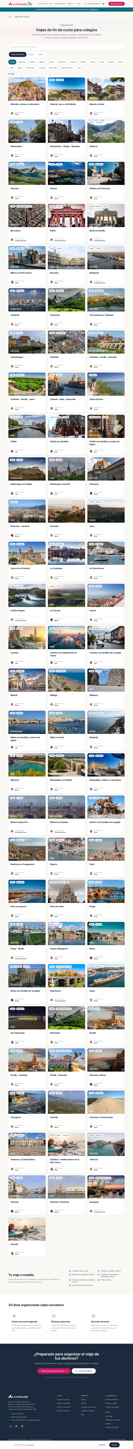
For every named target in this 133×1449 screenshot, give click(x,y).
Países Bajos (30, 68)
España (83, 62)
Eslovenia (73, 62)
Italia (11, 68)
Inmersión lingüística (64, 1403)
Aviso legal (109, 1416)
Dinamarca (62, 62)
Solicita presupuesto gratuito (52, 1371)
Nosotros (71, 3)
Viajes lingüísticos (60, 3)
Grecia (102, 62)
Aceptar (114, 1445)
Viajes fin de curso (63, 1399)
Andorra (32, 62)
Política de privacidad (112, 1420)
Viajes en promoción (63, 1407)
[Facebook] (16, 1426)
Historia (83, 1403)
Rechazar (102, 1445)
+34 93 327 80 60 (93, 4)
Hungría (111, 62)
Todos (12, 62)
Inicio (10, 17)
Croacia (51, 62)
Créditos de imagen (112, 1427)
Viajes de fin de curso (45, 3)
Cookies (108, 1423)
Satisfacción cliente (87, 1411)
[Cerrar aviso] (130, 9)
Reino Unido (53, 68)
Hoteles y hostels (111, 1403)
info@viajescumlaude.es (19, 1417)
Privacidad (30, 1445)
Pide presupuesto (116, 4)
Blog (78, 3)
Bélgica (41, 62)
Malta (20, 68)
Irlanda (120, 62)
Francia (92, 62)
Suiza (79, 68)
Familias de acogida (112, 1407)
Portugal (42, 68)
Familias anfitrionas (111, 1399)
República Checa (67, 68)
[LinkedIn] (22, 1426)
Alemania (22, 62)
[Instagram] (10, 1426)
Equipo (83, 1399)
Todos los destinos (63, 1411)
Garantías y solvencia (88, 1407)
